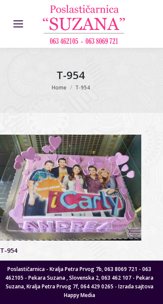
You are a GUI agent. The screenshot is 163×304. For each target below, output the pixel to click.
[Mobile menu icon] (18, 24)
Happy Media (79, 295)
